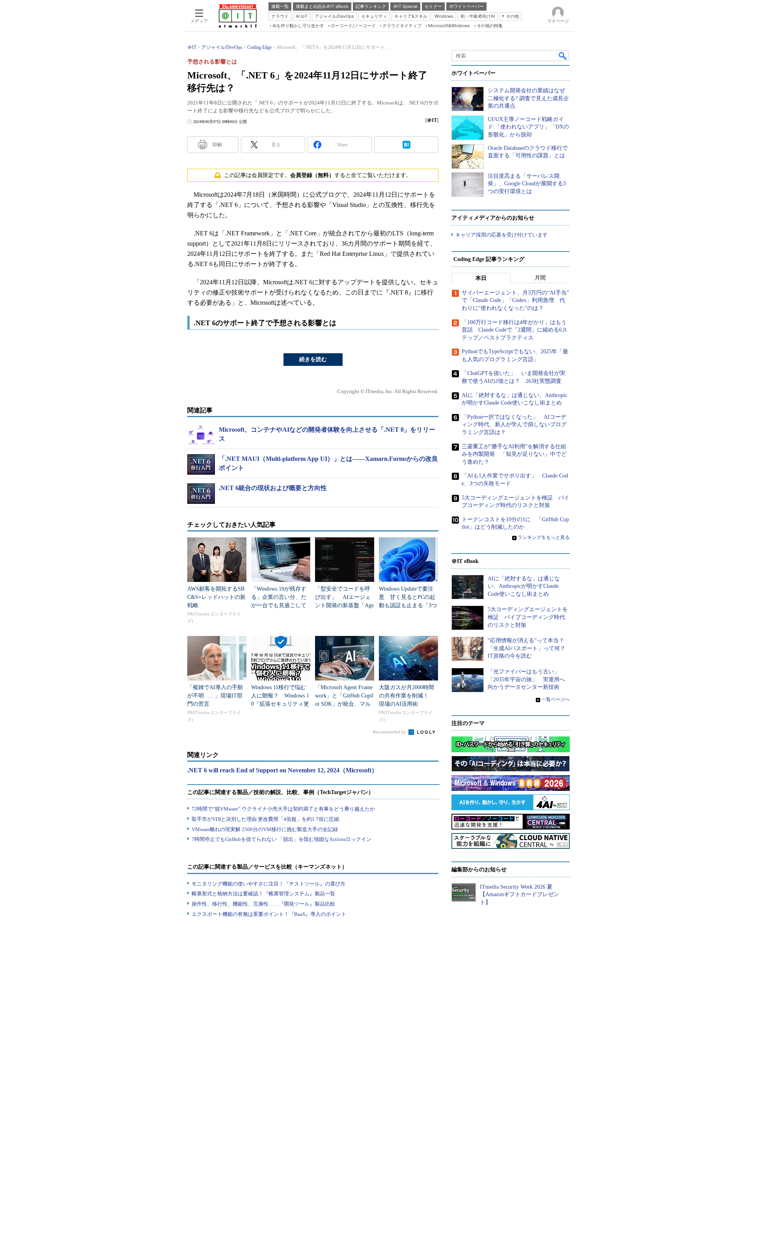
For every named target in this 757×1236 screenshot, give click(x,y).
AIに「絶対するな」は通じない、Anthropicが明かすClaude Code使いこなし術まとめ (524, 586)
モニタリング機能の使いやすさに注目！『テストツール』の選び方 (268, 884)
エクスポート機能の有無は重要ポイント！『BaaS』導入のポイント (269, 914)
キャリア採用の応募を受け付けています (501, 235)
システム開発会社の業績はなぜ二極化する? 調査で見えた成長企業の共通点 (528, 98)
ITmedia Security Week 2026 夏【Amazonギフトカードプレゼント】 (519, 894)
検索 (563, 55)
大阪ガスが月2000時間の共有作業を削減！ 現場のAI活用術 (406, 695)
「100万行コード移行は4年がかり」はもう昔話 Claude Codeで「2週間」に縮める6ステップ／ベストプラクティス (514, 330)
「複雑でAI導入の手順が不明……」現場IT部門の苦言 (215, 695)
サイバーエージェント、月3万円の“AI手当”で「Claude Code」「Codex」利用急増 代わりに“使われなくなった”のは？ (515, 300)
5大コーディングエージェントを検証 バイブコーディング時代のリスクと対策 (528, 617)
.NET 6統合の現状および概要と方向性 (273, 488)
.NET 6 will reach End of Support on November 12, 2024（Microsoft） (282, 770)
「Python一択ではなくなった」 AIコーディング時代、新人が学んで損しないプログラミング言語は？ (514, 424)
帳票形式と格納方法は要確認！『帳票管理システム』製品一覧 (263, 894)
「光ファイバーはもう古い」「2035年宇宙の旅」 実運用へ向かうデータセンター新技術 (526, 679)
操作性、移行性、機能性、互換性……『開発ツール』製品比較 (263, 904)
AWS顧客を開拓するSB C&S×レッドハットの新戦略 (216, 597)
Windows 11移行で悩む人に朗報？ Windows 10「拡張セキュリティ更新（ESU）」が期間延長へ (280, 703)
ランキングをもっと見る (544, 537)
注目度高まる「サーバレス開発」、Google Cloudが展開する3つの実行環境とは (527, 183)
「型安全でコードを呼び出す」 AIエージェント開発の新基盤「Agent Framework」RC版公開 (344, 605)
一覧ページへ (555, 699)
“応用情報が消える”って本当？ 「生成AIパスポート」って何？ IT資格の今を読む (529, 648)
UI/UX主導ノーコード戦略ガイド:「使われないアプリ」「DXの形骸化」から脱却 (528, 127)
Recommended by (390, 731)
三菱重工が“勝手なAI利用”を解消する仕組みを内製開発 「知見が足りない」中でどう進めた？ (514, 454)
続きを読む (313, 359)
